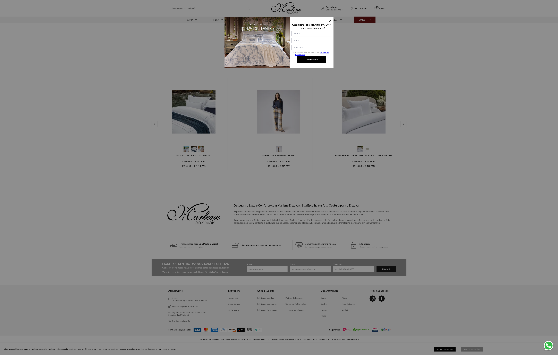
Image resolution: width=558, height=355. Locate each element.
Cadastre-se (312, 59)
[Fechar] (330, 21)
